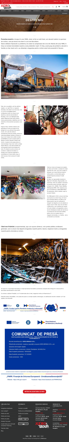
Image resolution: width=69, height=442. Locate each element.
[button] (56, 7)
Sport (43, 10)
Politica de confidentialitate (25, 411)
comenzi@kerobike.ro (59, 413)
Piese (22, 10)
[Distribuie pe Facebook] (33, 27)
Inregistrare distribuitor (7, 408)
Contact (64, 1)
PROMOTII (66, 10)
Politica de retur (5, 413)
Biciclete (3, 10)
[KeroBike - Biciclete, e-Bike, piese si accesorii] (7, 6)
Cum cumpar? (4, 411)
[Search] (53, 6)
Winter (59, 10)
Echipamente (36, 10)
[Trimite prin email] (35, 27)
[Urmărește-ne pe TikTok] (67, 3)
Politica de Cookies (23, 413)
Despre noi (56, 1)
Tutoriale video (5, 428)
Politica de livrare (5, 416)
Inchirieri (64, 13)
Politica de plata (5, 418)
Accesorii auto (51, 10)
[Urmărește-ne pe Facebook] (64, 3)
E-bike (9, 10)
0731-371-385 (62, 409)
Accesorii (28, 10)
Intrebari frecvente (5, 421)
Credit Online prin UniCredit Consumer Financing (8, 424)
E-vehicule (16, 10)
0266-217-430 (64, 423)
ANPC (19, 416)
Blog (60, 1)
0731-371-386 (39, 413)
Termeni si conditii (22, 408)
